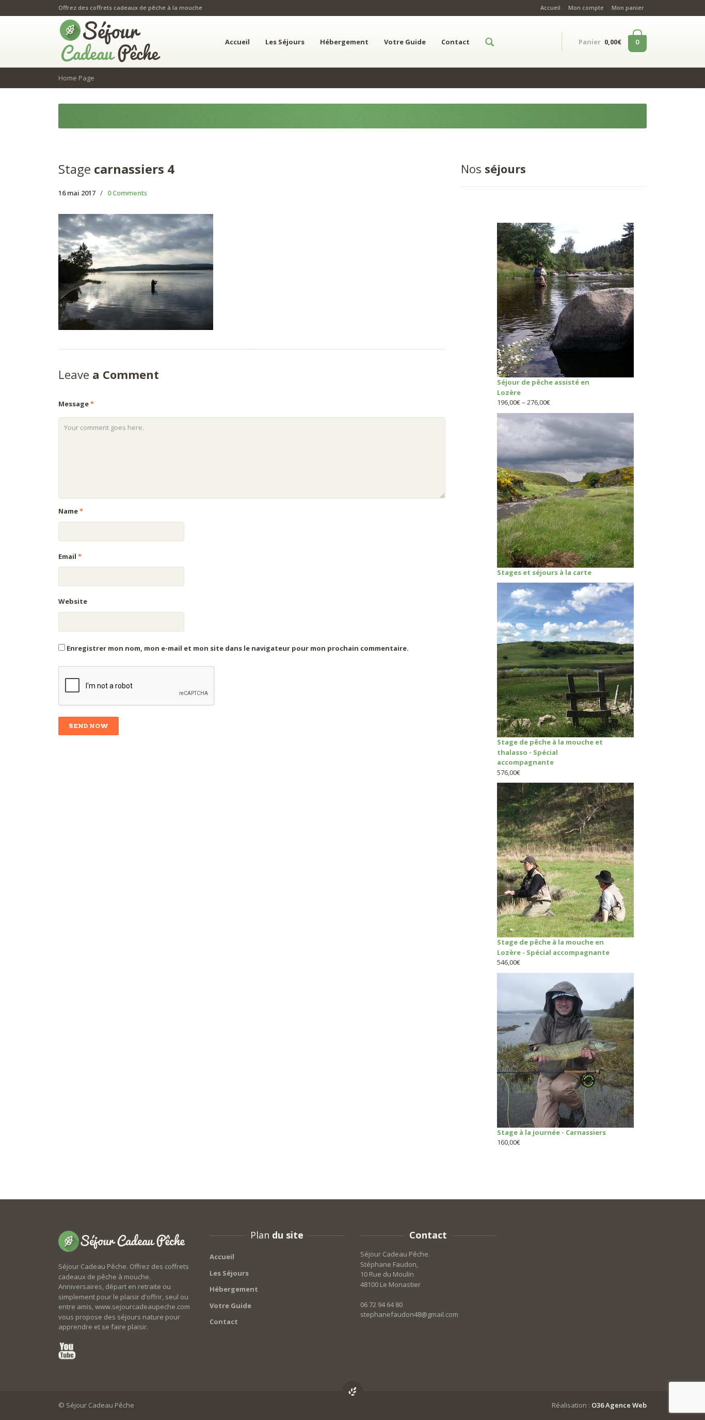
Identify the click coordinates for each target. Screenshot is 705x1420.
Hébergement (344, 41)
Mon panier (628, 7)
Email (70, 556)
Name (70, 511)
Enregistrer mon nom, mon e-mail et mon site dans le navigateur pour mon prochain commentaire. (238, 648)
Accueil (550, 7)
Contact (455, 41)
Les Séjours (285, 41)
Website (72, 601)
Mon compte (586, 7)
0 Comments (127, 192)
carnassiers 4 (116, 168)
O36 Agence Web (619, 1405)
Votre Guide (405, 41)
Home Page (76, 77)
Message (76, 403)
